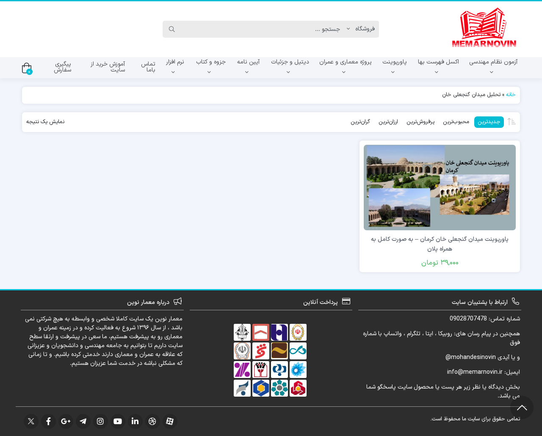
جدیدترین (489, 122)
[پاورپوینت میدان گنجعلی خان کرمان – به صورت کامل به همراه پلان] (440, 187)
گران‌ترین (360, 122)
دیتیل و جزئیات (290, 62)
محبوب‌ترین (456, 122)
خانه (511, 95)
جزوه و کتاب (211, 62)
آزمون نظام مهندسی (493, 62)
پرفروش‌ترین (420, 122)
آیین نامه (248, 62)
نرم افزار (175, 62)
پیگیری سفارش (62, 67)
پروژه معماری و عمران (345, 62)
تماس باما (148, 67)
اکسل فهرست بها (438, 62)
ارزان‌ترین (388, 122)
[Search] (172, 29)
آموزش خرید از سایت (108, 67)
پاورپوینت (394, 62)
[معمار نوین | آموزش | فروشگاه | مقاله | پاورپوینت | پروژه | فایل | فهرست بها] (484, 29)
